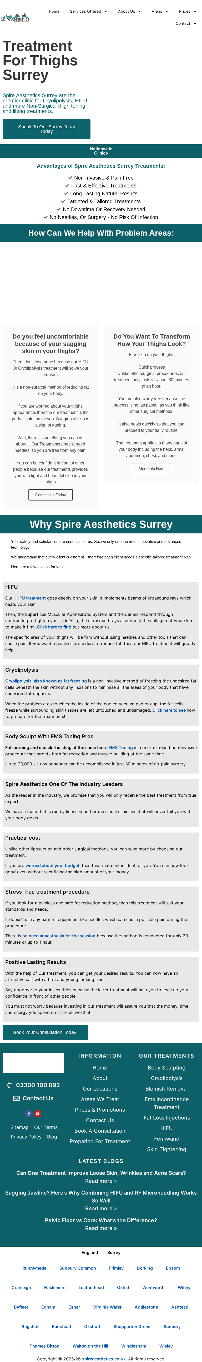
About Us (126, 11)
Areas (157, 11)
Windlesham (133, 1346)
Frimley (116, 1268)
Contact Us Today (50, 495)
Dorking (145, 1268)
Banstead (61, 1326)
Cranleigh (21, 1287)
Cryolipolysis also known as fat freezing (46, 681)
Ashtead (179, 1307)
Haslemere (54, 1287)
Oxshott (92, 1326)
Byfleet (21, 1307)
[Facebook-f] (29, 1113)
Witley (184, 1287)
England (90, 1252)
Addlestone (146, 1307)
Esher (74, 1307)
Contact (183, 23)
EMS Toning (120, 747)
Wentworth (153, 1287)
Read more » (101, 1181)
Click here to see (169, 710)
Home (54, 11)
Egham (48, 1307)
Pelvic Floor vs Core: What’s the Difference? (101, 1220)
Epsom (173, 1268)
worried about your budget (52, 865)
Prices (184, 11)
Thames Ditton (44, 1346)
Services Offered (85, 11)
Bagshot (30, 1326)
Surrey (113, 1252)
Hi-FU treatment (29, 598)
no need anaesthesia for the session (58, 935)
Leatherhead (91, 1287)
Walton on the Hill (90, 1346)
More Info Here (151, 468)
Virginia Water (107, 1307)
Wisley (166, 1346)
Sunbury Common (77, 1268)
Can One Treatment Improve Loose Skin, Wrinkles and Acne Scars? (101, 1173)
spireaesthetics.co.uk (104, 1358)
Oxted (123, 1287)
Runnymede (34, 1268)
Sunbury (172, 1326)
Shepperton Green (132, 1326)
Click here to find (54, 627)
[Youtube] (37, 1113)
